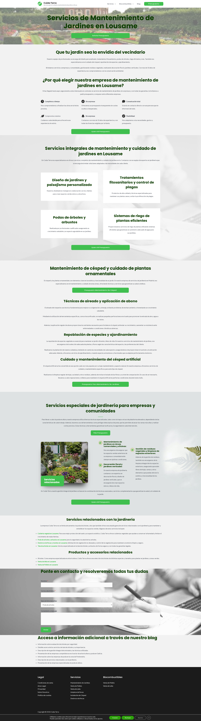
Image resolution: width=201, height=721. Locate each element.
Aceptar (115, 718)
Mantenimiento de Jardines (80, 683)
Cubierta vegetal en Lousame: (48, 533)
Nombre (44, 581)
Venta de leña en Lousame (47, 561)
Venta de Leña (75, 689)
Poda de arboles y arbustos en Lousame (52, 540)
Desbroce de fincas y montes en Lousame (52, 543)
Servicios (110, 4)
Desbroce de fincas (77, 698)
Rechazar (128, 718)
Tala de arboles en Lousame (47, 546)
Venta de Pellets (76, 686)
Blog (138, 4)
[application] (115, 4)
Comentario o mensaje (49, 611)
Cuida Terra (50, 2)
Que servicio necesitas (49, 601)
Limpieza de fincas (77, 692)
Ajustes (140, 718)
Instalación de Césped (78, 695)
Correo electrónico (48, 591)
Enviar (46, 630)
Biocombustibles (125, 4)
